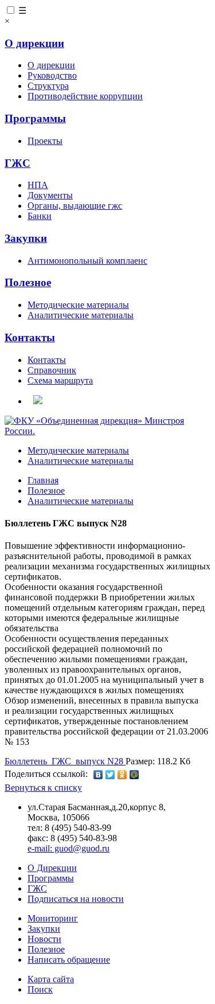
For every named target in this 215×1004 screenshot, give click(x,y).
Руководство (52, 75)
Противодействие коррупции (85, 96)
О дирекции (34, 43)
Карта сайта (51, 979)
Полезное (28, 282)
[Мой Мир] (134, 774)
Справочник (52, 370)
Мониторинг (53, 918)
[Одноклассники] (122, 774)
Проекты (45, 141)
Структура (48, 86)
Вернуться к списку (43, 787)
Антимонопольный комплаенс (87, 260)
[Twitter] (110, 774)
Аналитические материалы (81, 315)
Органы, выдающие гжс (75, 205)
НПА (38, 185)
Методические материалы (78, 305)
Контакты (30, 337)
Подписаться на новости (76, 899)
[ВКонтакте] (98, 774)
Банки (40, 216)
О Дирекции (52, 868)
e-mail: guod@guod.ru (69, 848)
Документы (50, 195)
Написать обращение (69, 959)
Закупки (26, 238)
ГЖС (17, 163)
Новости (44, 939)
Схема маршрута (60, 380)
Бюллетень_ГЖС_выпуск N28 (65, 761)
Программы (35, 118)
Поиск (40, 989)
